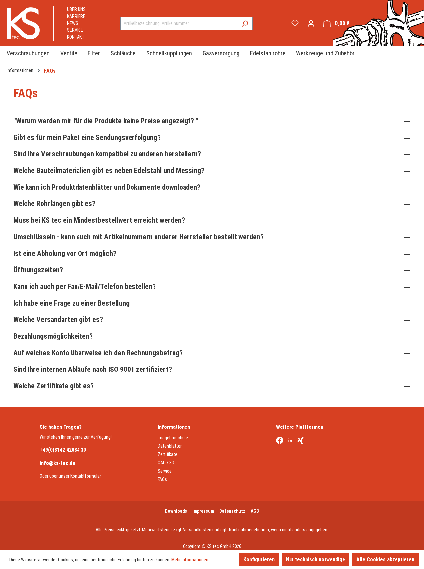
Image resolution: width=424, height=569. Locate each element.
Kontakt (75, 37)
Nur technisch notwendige (315, 559)
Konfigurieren (259, 559)
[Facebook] (279, 441)
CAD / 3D (166, 462)
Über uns (76, 9)
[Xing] (300, 441)
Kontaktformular (85, 476)
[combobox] (179, 23)
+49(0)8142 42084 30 (63, 450)
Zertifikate (167, 454)
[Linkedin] (290, 441)
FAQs (162, 479)
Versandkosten (197, 529)
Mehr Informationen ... (191, 559)
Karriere (76, 16)
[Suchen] (245, 23)
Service (75, 30)
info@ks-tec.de (57, 463)
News (72, 23)
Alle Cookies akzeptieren (385, 559)
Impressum (203, 511)
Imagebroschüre (173, 437)
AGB (255, 511)
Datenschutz (232, 511)
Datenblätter (170, 446)
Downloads (176, 511)
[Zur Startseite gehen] (23, 23)
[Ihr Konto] (311, 23)
